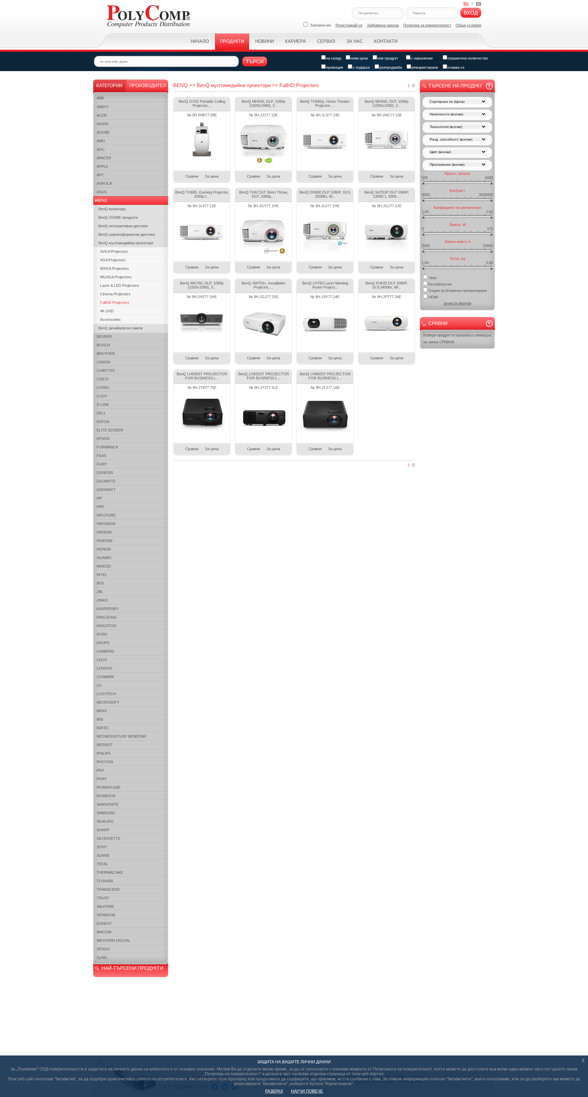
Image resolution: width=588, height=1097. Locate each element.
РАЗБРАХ (274, 1091)
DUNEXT (104, 923)
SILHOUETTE (108, 838)
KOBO (102, 634)
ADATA (102, 124)
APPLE (102, 166)
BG (466, 3)
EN (478, 3)
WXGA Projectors (114, 268)
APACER (104, 158)
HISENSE (105, 541)
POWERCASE (108, 787)
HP (99, 498)
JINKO (102, 600)
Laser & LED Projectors (119, 285)
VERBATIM (106, 915)
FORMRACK (107, 447)
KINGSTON (106, 626)
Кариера (295, 41)
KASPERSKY (107, 609)
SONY (102, 847)
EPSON (103, 439)
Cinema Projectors (115, 294)
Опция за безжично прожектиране (457, 291)
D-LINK (103, 405)
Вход (471, 13)
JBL (100, 592)
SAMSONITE (107, 804)
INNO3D (104, 566)
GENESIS (105, 473)
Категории (109, 85)
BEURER (104, 336)
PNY (100, 770)
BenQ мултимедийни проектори (125, 243)
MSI (100, 719)
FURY (102, 464)
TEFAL (102, 864)
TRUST (103, 898)
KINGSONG (107, 617)
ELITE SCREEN (110, 430)
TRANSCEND (108, 889)
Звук (432, 278)
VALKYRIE (105, 906)
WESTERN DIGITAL (113, 940)
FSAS (101, 456)
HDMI (433, 297)
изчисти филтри (457, 303)
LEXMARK (105, 677)
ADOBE (103, 132)
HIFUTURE (106, 515)
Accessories (110, 319)
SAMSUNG (106, 813)
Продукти (232, 41)
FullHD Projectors (114, 302)
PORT (102, 779)
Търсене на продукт (455, 85)
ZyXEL (102, 957)
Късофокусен (440, 284)
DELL (101, 413)
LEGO (102, 660)
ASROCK (104, 183)
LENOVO (104, 668)
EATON (103, 422)
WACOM (104, 932)
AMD (101, 141)
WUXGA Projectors (116, 277)
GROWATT (106, 490)
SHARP (103, 830)
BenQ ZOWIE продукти (118, 217)
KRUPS (103, 643)
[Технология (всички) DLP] (457, 127)
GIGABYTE (106, 481)
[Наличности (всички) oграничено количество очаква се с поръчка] (457, 115)
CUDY (102, 396)
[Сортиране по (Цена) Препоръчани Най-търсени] (457, 102)
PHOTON (105, 762)
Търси (255, 61)
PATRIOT (104, 745)
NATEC (103, 728)
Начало (200, 41)
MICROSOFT (108, 702)
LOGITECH (106, 694)
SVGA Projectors (114, 251)
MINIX (102, 711)
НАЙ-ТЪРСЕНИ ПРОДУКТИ (132, 968)
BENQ (102, 200)
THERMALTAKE (110, 872)
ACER (102, 115)
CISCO (103, 379)
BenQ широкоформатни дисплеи (126, 234)
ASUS (102, 192)
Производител (147, 85)
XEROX (103, 949)
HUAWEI (104, 558)
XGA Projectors (113, 260)
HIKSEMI (104, 532)
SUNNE (103, 855)
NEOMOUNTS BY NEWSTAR (121, 736)
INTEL (102, 575)
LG (99, 685)
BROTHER (106, 353)
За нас (354, 41)
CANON (103, 362)
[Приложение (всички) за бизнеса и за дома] (457, 165)
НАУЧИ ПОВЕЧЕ (307, 1091)
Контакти (385, 41)
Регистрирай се (349, 25)
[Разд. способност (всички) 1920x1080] (457, 140)
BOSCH (103, 345)
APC (100, 175)
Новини (264, 41)
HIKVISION (106, 524)
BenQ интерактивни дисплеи (123, 226)
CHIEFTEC (106, 371)
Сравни (191, 176)
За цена (211, 176)
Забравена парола (383, 25)
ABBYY (103, 107)
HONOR (104, 549)
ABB (100, 98)
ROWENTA (106, 796)
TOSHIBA (105, 881)
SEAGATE (105, 821)
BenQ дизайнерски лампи (120, 328)
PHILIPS (104, 753)
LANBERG (105, 651)
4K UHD (107, 311)
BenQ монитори (112, 209)
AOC (101, 149)
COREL (103, 388)
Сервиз (326, 41)
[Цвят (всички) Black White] (457, 152)
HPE (100, 507)
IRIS (100, 583)
